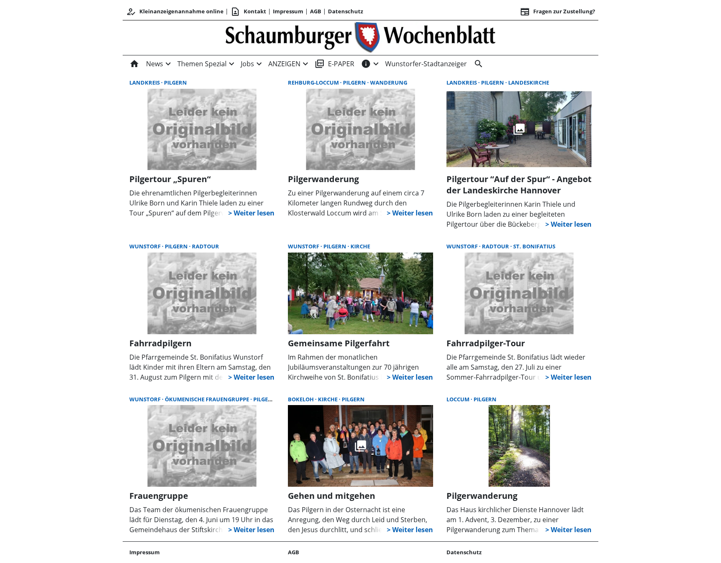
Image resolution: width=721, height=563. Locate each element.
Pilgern (175, 82)
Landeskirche (528, 82)
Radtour (205, 246)
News (154, 63)
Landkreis (145, 82)
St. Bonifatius (534, 246)
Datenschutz (345, 11)
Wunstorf (145, 246)
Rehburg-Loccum (314, 82)
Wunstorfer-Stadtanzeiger (426, 63)
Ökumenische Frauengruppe (207, 399)
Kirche (360, 246)
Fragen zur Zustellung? (557, 12)
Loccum (458, 399)
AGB (315, 11)
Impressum (288, 11)
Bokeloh (301, 399)
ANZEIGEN (284, 63)
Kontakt (248, 12)
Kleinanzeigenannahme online (175, 12)
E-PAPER (334, 64)
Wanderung (388, 82)
